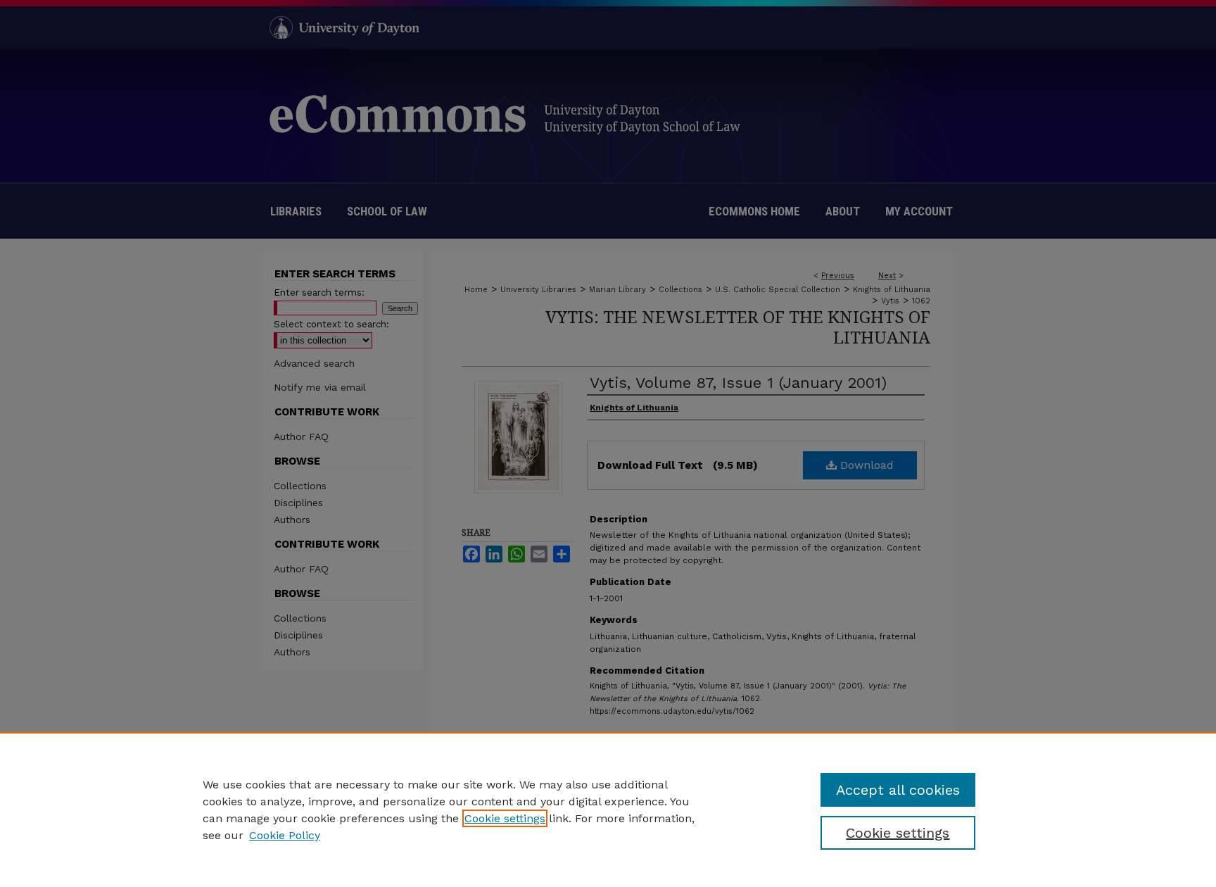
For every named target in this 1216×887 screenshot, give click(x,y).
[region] (608, 809)
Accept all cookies (898, 789)
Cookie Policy (284, 835)
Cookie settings (504, 818)
